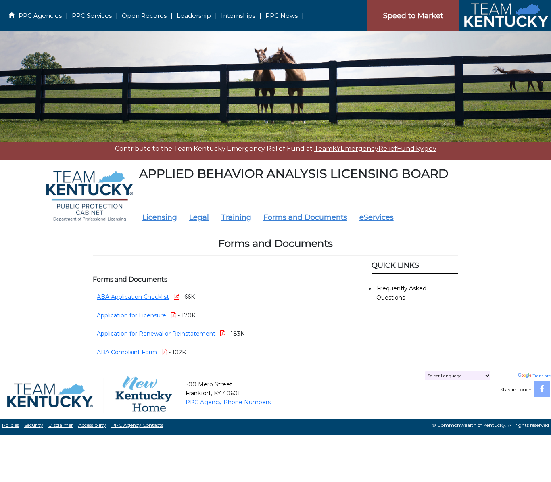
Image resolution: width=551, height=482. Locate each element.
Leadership (194, 15)
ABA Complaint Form (127, 352)
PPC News (281, 15)
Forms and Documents (305, 217)
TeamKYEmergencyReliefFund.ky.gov (375, 148)
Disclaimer (60, 425)
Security (33, 425)
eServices (376, 217)
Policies (10, 425)
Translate (542, 375)
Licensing (159, 217)
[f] (542, 389)
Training (236, 217)
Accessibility (92, 425)
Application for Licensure (131, 315)
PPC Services (92, 15)
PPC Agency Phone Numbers (228, 402)
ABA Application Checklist (133, 296)
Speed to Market (413, 15)
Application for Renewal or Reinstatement (156, 333)
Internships (238, 15)
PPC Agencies (40, 15)
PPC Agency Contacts (137, 425)
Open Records (144, 15)
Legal (199, 217)
